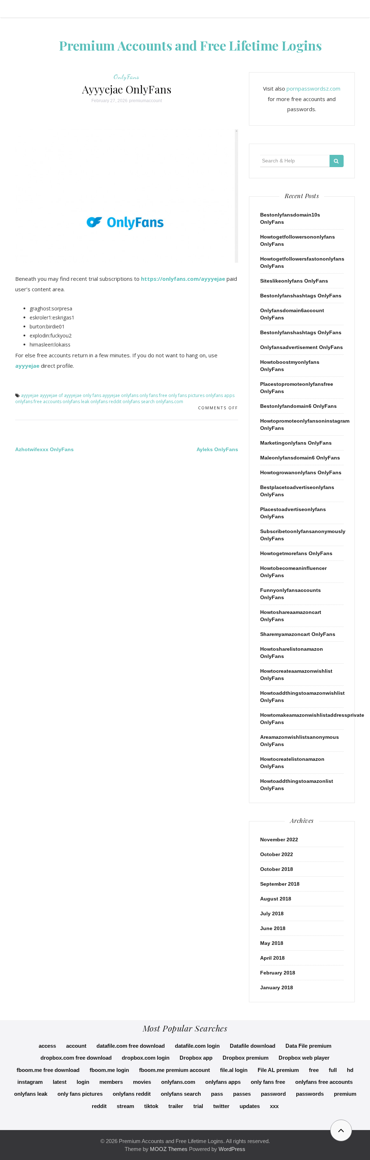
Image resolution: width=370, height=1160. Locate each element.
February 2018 (277, 973)
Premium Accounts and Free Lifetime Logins (190, 45)
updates (250, 1106)
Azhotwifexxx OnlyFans (44, 449)
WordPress (232, 1149)
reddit (99, 1106)
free (314, 1070)
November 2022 (279, 839)
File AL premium (278, 1070)
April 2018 (272, 958)
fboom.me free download (48, 1070)
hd (350, 1070)
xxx (274, 1106)
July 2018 (272, 913)
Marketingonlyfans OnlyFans (296, 443)
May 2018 (271, 943)
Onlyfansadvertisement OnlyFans (301, 347)
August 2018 (275, 899)
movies (142, 1082)
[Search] (337, 161)
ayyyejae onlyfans (120, 395)
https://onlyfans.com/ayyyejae (183, 278)
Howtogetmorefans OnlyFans (296, 553)
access (47, 1046)
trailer (175, 1106)
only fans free (153, 395)
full (333, 1070)
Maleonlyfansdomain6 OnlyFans (300, 458)
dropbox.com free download (76, 1058)
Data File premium (308, 1046)
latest (59, 1082)
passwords (310, 1094)
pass (217, 1094)
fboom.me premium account (174, 1070)
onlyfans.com (169, 401)
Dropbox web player (304, 1058)
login (83, 1082)
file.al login (234, 1070)
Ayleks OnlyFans (217, 449)
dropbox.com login (145, 1058)
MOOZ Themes (169, 1149)
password (273, 1094)
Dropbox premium (245, 1058)
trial (198, 1106)
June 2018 (272, 928)
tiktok (151, 1106)
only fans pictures (186, 395)
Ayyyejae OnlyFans (126, 89)
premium (345, 1094)
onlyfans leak (76, 401)
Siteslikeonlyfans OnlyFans (294, 281)
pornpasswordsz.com (313, 88)
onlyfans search (138, 401)
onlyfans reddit (105, 401)
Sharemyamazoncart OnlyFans (297, 634)
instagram (30, 1082)
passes (242, 1094)
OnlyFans (126, 76)
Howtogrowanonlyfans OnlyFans (300, 472)
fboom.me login (109, 1070)
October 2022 (276, 854)
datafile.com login (197, 1046)
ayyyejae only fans (82, 395)
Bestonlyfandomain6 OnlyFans (298, 406)
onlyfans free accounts (38, 401)
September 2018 (280, 884)
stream (125, 1106)
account (76, 1046)
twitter (221, 1106)
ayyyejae (27, 365)
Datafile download (252, 1046)
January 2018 (276, 987)
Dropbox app (196, 1058)
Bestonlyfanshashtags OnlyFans (300, 295)
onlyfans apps (220, 395)
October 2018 (276, 869)
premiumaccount (145, 100)
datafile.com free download (130, 1046)
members (111, 1082)
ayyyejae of (51, 395)
